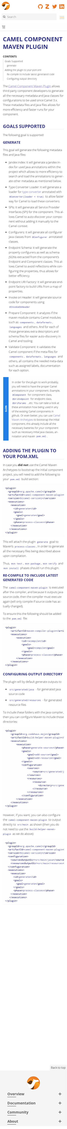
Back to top (58, 1067)
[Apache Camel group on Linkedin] (61, 5)
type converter (31, 192)
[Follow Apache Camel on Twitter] (54, 5)
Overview (15, 1093)
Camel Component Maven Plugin (29, 86)
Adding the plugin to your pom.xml (23, 70)
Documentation (21, 1102)
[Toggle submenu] (3, 27)
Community (17, 1112)
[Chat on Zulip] (47, 5)
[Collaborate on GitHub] (40, 5)
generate (11, 65)
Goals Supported (14, 61)
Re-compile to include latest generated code (30, 74)
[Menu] (61, 17)
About (12, 1121)
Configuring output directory (22, 78)
